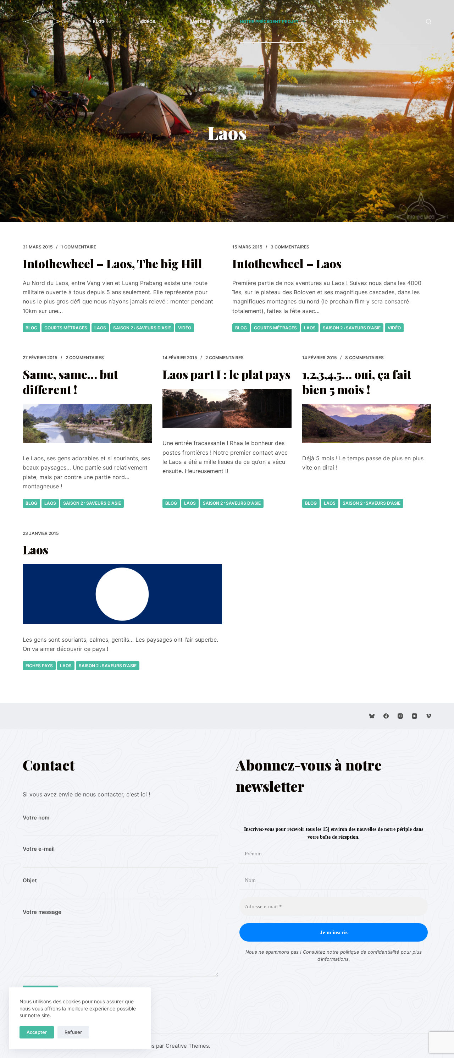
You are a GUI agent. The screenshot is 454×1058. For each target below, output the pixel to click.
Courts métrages (65, 327)
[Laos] (122, 594)
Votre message (42, 912)
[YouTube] (414, 716)
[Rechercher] (428, 21)
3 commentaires (290, 247)
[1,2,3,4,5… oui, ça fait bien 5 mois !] (366, 423)
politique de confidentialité (369, 952)
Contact (344, 21)
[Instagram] (400, 716)
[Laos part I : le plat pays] (227, 408)
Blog (99, 21)
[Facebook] (386, 716)
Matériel (200, 21)
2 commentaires (85, 357)
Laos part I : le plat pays (226, 374)
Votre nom (36, 817)
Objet (30, 880)
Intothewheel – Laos (287, 263)
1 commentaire (78, 247)
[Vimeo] (428, 716)
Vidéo (184, 327)
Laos (100, 327)
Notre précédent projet (269, 21)
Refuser (73, 1032)
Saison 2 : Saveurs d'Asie (142, 327)
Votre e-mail (39, 848)
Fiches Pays (39, 665)
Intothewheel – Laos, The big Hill (112, 263)
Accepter (37, 1032)
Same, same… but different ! (70, 381)
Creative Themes (187, 1045)
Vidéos (147, 21)
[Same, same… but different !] (87, 423)
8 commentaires (364, 357)
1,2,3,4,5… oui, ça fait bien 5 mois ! (356, 381)
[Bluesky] (372, 716)
